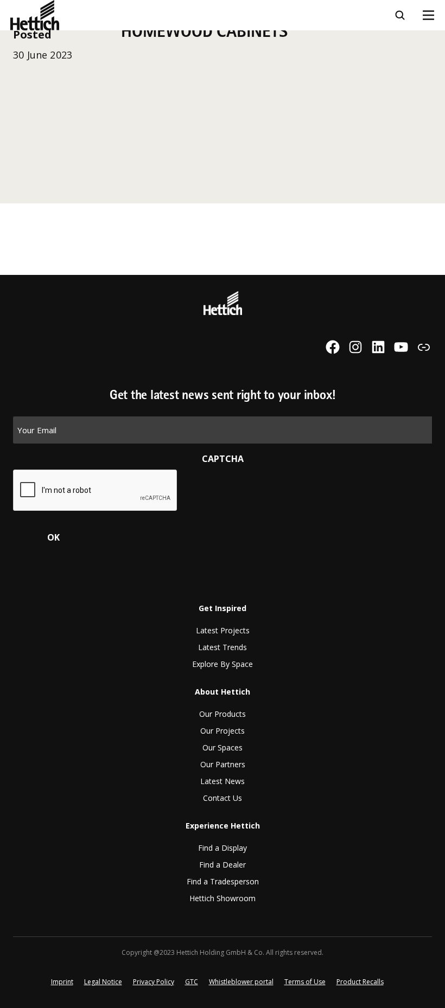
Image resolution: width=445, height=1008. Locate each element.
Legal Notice (103, 981)
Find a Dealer (222, 864)
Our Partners (222, 764)
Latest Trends (222, 647)
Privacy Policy (153, 981)
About (23, 126)
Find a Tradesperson (223, 881)
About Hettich (222, 691)
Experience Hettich (51, 156)
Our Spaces (222, 747)
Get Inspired (222, 608)
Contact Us (222, 798)
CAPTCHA (223, 459)
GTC (191, 981)
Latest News (222, 781)
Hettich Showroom (222, 898)
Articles (27, 96)
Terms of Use (305, 981)
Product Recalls (360, 981)
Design (25, 37)
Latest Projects (223, 630)
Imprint (62, 981)
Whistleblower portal (241, 981)
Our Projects (222, 730)
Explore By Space (222, 664)
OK (53, 537)
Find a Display (222, 848)
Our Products (222, 714)
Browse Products (46, 67)
